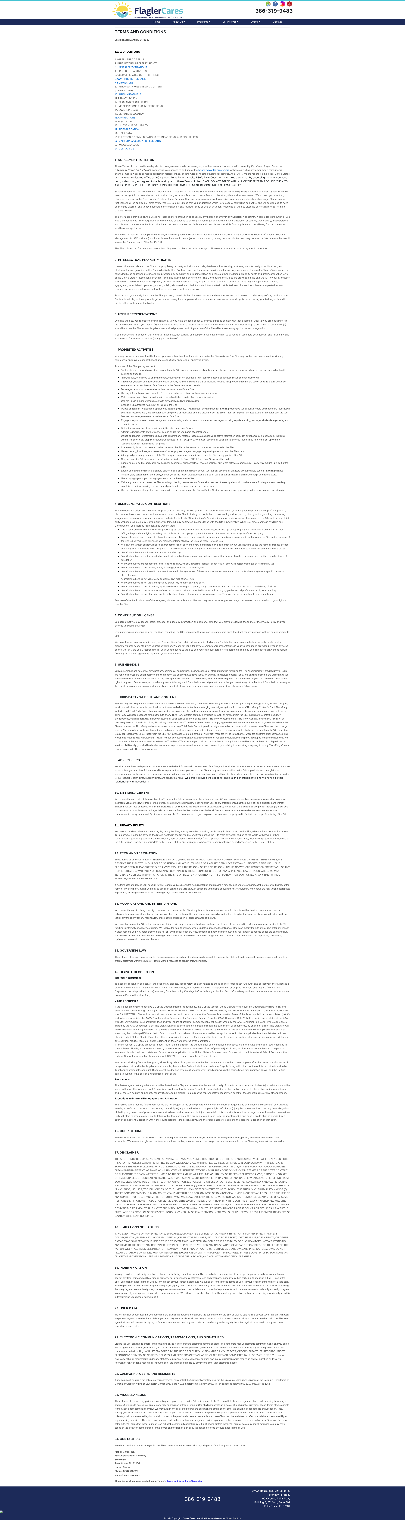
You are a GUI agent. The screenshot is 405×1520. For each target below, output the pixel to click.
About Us (178, 21)
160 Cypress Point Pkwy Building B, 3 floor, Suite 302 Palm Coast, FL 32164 (272, 1502)
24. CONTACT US (124, 148)
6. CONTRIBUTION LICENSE (130, 78)
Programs (202, 21)
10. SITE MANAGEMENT (128, 94)
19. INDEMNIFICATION (127, 129)
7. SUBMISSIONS (124, 82)
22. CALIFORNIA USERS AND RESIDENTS (138, 140)
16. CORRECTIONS (125, 117)
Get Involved (229, 21)
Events (255, 21)
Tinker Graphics (233, 1518)
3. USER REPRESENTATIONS (131, 67)
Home (156, 21)
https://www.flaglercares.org (213, 170)
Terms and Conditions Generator (184, 1481)
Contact (277, 21)
